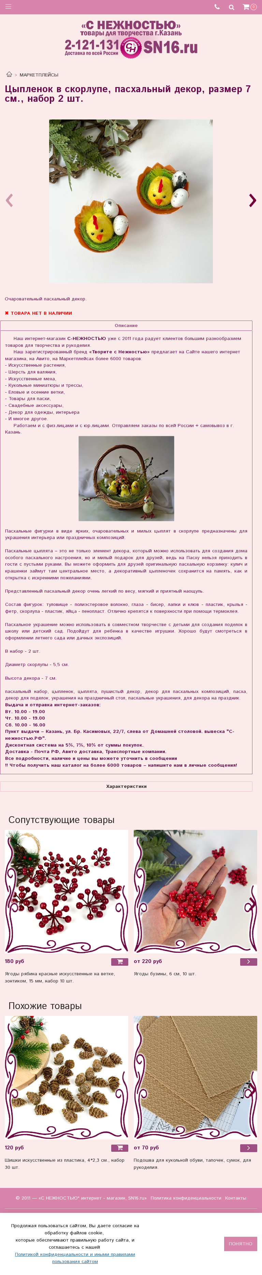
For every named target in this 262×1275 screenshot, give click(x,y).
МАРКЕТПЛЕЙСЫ (39, 75)
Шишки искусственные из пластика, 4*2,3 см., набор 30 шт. (65, 1164)
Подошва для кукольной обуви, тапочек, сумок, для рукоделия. (192, 1164)
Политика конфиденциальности (186, 1198)
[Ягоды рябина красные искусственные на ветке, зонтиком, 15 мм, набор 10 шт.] (66, 891)
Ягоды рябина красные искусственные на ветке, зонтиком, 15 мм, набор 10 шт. (60, 977)
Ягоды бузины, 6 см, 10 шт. (165, 974)
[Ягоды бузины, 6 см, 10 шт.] (195, 891)
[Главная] (9, 75)
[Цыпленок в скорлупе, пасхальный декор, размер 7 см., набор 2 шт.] (131, 201)
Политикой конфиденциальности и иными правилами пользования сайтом (75, 1258)
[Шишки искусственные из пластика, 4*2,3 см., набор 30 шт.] (66, 1077)
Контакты (235, 1198)
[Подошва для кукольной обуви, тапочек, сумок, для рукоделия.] (195, 1077)
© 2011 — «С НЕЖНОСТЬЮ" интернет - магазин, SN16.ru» (81, 1198)
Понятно (240, 1244)
